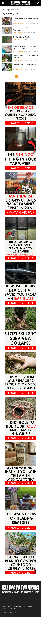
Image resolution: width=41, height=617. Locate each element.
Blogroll (30, 606)
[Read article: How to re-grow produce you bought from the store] (7, 30)
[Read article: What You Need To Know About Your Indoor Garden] (7, 67)
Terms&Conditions (19, 606)
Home (3, 10)
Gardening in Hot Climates (21, 37)
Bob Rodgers (19, 23)
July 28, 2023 (26, 39)
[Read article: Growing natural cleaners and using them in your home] (7, 49)
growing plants (15, 10)
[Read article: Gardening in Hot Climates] (7, 39)
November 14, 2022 (30, 51)
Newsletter (12, 608)
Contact (4, 608)
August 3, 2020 (29, 60)
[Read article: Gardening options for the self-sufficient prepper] (7, 21)
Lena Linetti (18, 69)
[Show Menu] (3, 3)
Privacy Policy (6, 606)
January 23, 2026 (30, 23)
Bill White (18, 39)
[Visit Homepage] (20, 3)
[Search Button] (38, 3)
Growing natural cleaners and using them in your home (24, 47)
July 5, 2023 (28, 33)
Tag (8, 10)
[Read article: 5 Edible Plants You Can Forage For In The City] (7, 58)
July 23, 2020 (28, 69)
